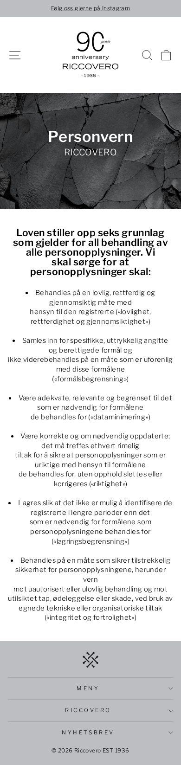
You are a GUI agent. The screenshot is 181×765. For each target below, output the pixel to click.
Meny (88, 688)
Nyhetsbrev (88, 732)
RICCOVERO (88, 710)
